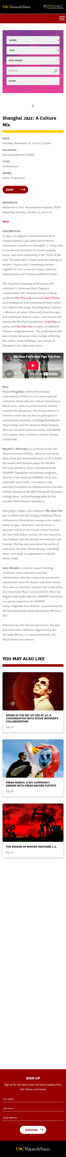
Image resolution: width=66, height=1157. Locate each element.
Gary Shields (52, 298)
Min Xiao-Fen (24, 326)
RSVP (9, 189)
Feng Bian (51, 321)
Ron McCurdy (23, 298)
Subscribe (31, 1129)
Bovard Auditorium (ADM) (18, 154)
